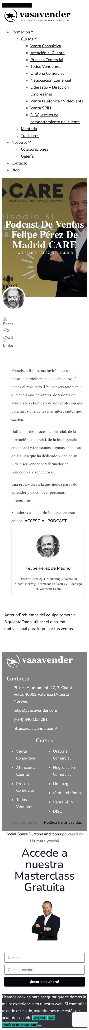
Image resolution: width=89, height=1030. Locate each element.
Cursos (27, 39)
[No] (40, 1026)
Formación (20, 32)
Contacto (19, 163)
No (51, 1018)
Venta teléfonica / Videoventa (57, 101)
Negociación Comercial (50, 80)
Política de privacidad (63, 822)
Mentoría (29, 129)
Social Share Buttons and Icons (33, 834)
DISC (57, 811)
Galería (27, 156)
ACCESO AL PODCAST (45, 521)
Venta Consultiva (45, 46)
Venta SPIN (40, 108)
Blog (15, 170)
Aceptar (39, 1018)
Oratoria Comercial (47, 73)
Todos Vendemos (45, 66)
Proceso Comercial (46, 60)
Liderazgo (61, 783)
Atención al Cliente (47, 53)
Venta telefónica (67, 793)
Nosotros (19, 142)
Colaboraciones (34, 149)
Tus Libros (30, 135)
